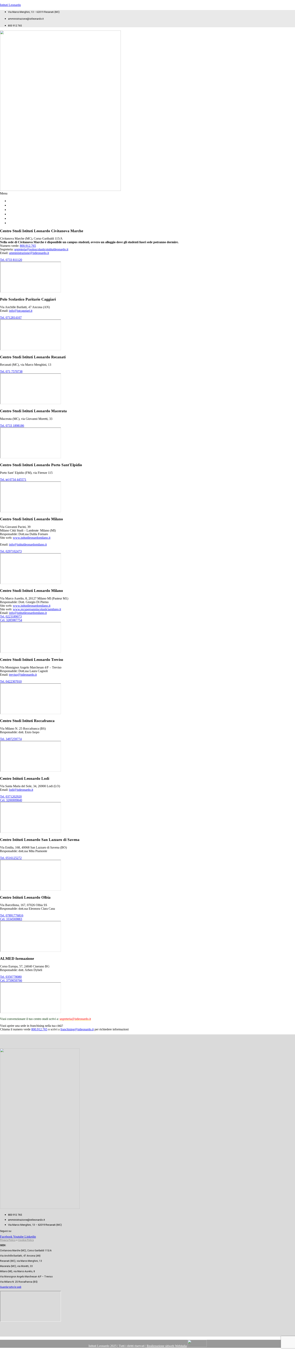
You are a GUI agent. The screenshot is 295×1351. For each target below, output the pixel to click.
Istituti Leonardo (10, 5)
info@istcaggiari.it (20, 310)
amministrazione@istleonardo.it (29, 253)
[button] (147, 193)
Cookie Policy (26, 1240)
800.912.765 (28, 245)
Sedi (15, 223)
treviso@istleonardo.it (23, 674)
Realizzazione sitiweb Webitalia (167, 1346)
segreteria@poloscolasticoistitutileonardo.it (41, 249)
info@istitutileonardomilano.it (28, 544)
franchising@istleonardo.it (77, 1029)
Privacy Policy (7, 1240)
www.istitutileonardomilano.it (31, 537)
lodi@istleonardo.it (21, 789)
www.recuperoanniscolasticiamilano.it (37, 609)
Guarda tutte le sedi (10, 1287)
